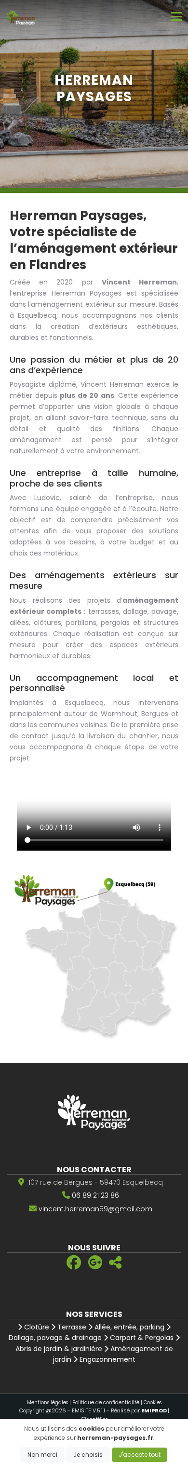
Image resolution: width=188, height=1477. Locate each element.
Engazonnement (106, 1359)
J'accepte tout (140, 1454)
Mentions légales (47, 1402)
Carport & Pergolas (141, 1337)
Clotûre (35, 1327)
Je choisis (88, 1454)
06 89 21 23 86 (95, 1195)
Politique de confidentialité (105, 1402)
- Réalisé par (137, 1410)
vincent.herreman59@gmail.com (95, 1209)
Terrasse (70, 1327)
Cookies (152, 1402)
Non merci (42, 1454)
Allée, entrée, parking (128, 1327)
